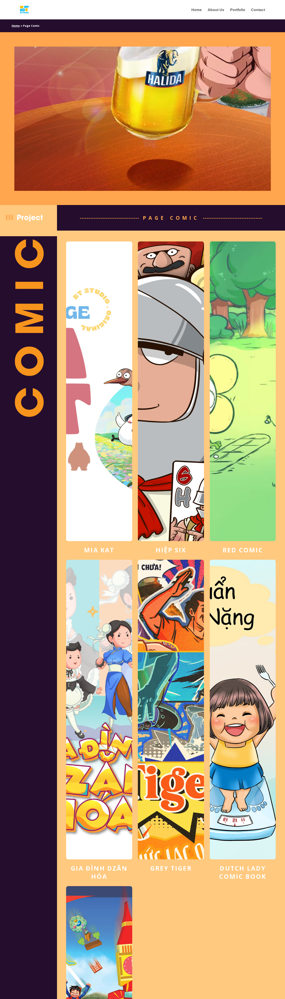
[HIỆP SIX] (171, 397)
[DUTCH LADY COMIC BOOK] (243, 720)
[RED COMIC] (243, 397)
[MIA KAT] (99, 397)
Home (16, 26)
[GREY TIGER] (171, 716)
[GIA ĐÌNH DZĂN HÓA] (99, 720)
